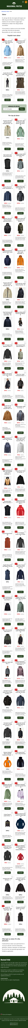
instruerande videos (18, 971)
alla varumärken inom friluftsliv (10, 965)
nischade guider (4, 971)
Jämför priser (7, 60)
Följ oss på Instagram (6, 1014)
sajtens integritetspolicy (14, 980)
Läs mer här (8, 67)
